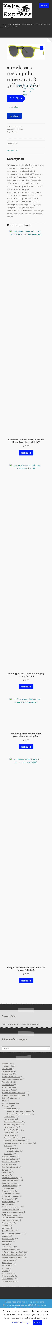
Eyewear (16, 24)
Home (4, 24)
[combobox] (26, 1048)
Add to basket (14, 115)
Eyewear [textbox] (25, 1048)
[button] (41, 48)
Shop (10, 24)
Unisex (15, 132)
